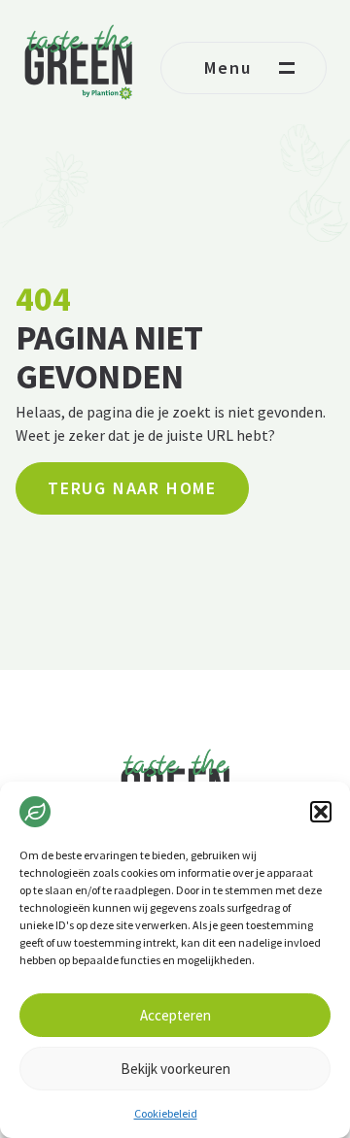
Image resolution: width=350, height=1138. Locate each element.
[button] (321, 811)
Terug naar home (132, 488)
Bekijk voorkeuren (175, 1068)
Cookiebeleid (165, 1113)
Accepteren (175, 1015)
